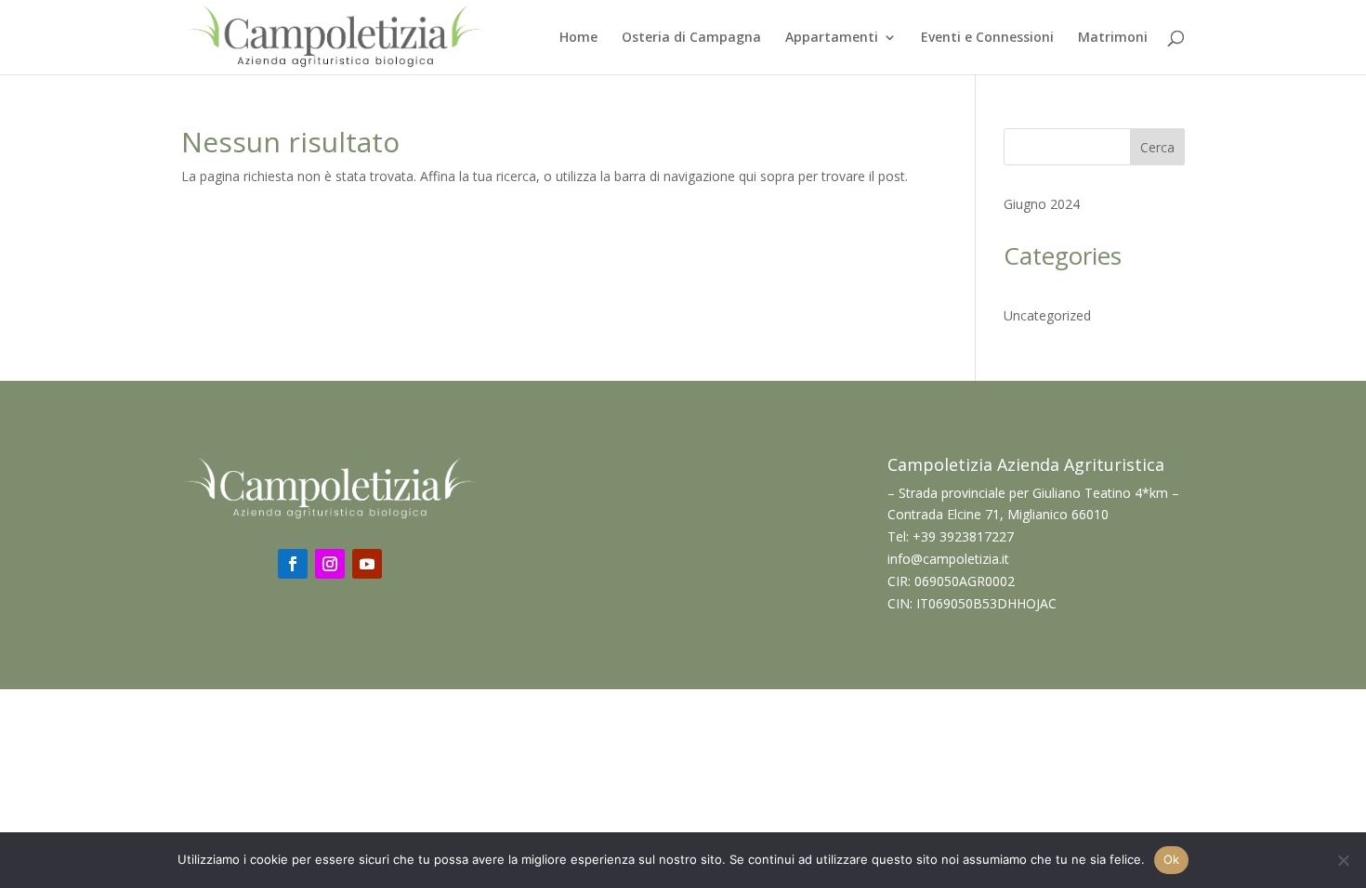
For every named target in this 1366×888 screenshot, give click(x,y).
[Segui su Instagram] (330, 564)
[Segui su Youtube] (367, 564)
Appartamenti (831, 38)
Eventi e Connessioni (987, 38)
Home (578, 38)
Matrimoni (1113, 38)
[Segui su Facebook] (293, 564)
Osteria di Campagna (691, 38)
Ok (1171, 859)
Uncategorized (1047, 315)
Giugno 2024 (1042, 204)
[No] (1342, 860)
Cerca (1157, 147)
